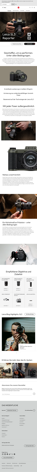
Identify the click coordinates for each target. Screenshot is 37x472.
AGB (21, 465)
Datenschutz (9, 463)
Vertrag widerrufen (30, 445)
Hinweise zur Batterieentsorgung (7, 465)
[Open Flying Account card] (32, 7)
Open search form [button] (30, 7)
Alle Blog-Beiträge (30, 314)
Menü (5, 7)
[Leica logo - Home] (18, 7)
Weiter (13, 4)
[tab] (16, 352)
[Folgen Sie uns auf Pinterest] (14, 454)
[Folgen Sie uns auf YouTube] (5, 454)
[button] (34, 410)
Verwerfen (16, 4)
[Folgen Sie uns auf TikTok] (10, 454)
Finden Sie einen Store (16, 43)
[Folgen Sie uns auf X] (12, 454)
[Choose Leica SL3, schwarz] (29, 34)
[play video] (18, 254)
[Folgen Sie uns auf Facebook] (7, 454)
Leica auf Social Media (7, 457)
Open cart (34, 7)
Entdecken (5, 288)
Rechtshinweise (14, 463)
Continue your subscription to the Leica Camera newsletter (34, 394)
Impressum (3, 463)
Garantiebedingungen (22, 463)
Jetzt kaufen (29, 43)
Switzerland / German (11, 410)
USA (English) (4, 4)
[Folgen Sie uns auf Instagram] (3, 454)
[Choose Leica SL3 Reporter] (29, 38)
